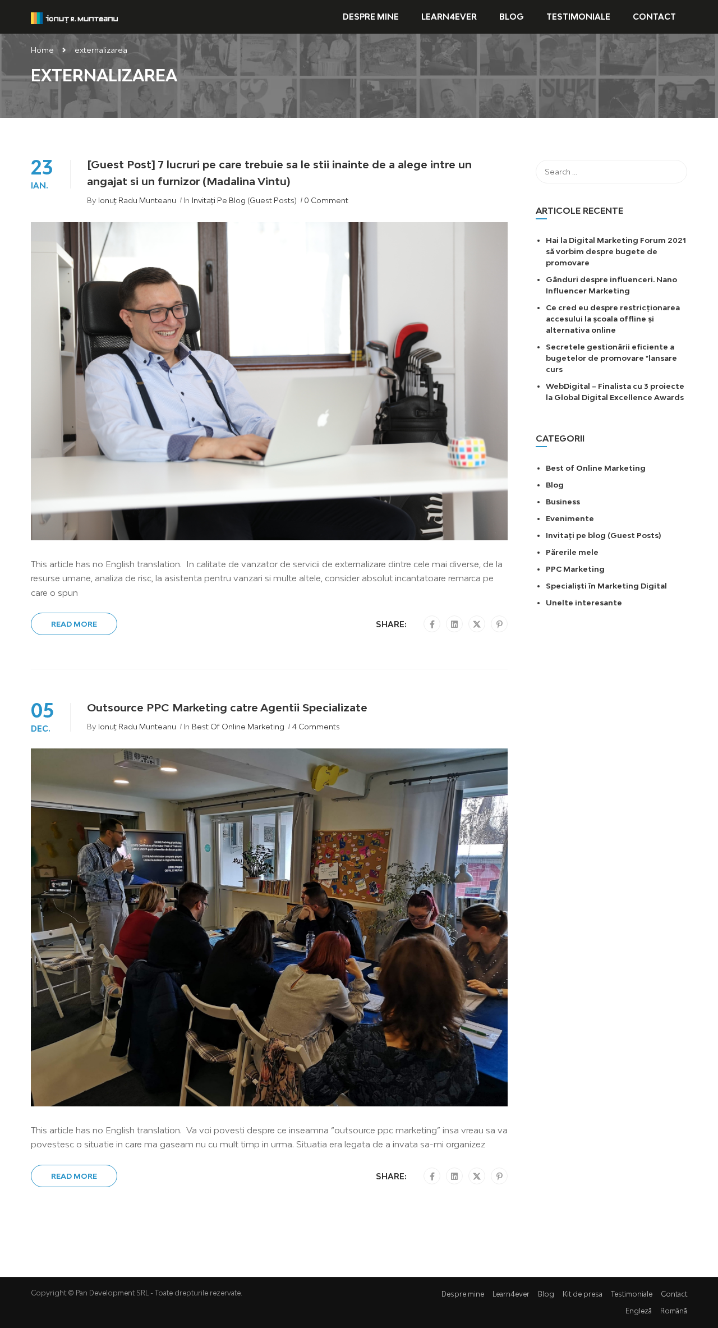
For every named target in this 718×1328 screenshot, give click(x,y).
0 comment (326, 200)
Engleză (638, 1311)
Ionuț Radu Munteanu (137, 200)
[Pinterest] (499, 624)
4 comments (316, 726)
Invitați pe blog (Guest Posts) (244, 200)
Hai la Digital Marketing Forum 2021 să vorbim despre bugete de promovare (616, 251)
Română (673, 1311)
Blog (511, 16)
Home (42, 49)
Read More (74, 623)
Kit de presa (582, 1294)
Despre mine (371, 16)
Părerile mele (572, 552)
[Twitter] (477, 624)
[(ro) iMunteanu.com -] (74, 17)
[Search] (673, 171)
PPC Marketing (575, 568)
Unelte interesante (584, 602)
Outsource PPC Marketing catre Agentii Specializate (227, 707)
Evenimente (570, 518)
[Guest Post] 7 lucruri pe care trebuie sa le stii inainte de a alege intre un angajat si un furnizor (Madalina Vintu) (279, 172)
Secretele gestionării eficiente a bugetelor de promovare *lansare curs (611, 358)
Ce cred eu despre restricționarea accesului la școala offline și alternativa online (613, 318)
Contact (654, 16)
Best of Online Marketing (238, 726)
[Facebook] (432, 624)
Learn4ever (449, 16)
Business (563, 501)
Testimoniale (578, 16)
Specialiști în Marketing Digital (606, 585)
